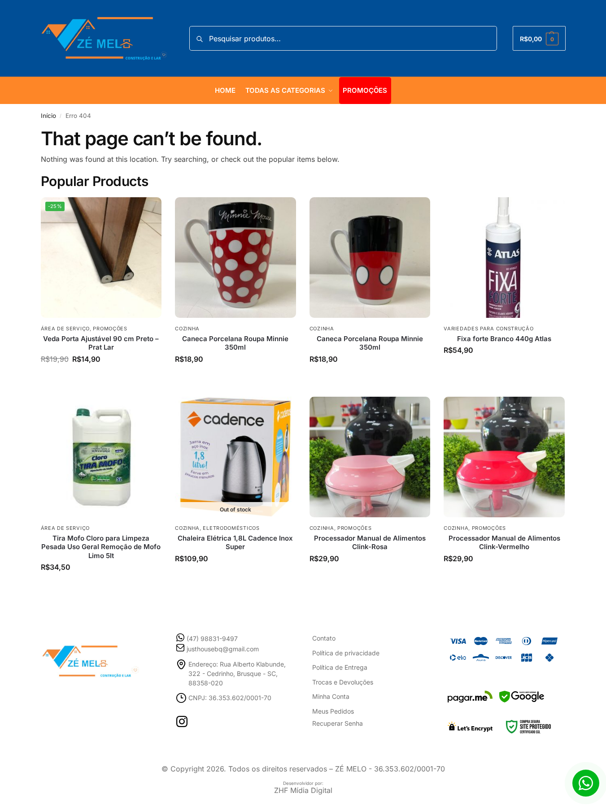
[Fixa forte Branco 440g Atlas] (504, 257)
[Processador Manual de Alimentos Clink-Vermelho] (504, 457)
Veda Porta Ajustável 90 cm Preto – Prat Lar (101, 343)
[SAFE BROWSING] (521, 702)
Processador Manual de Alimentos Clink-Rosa (370, 542)
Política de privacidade (345, 653)
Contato (324, 638)
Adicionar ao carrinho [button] (101, 373)
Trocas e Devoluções (342, 682)
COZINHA (187, 328)
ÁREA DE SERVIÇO (65, 328)
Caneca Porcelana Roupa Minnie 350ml (235, 343)
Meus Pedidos (333, 711)
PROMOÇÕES (110, 328)
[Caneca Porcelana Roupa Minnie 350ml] (235, 257)
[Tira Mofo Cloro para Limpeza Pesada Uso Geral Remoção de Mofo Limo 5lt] (101, 457)
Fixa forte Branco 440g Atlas (504, 338)
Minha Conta (330, 696)
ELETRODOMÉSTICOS (231, 528)
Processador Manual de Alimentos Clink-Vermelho (504, 542)
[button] (539, 38)
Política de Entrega (339, 667)
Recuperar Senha (337, 723)
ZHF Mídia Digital (303, 790)
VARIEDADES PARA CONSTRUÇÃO (488, 328)
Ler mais (235, 572)
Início (48, 115)
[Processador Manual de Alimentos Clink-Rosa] (370, 457)
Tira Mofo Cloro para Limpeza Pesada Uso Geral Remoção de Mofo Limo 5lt (101, 547)
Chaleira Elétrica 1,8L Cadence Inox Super (235, 542)
